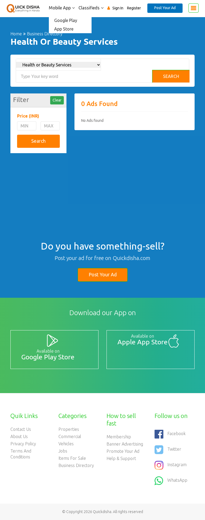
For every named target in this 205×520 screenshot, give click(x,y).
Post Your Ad (165, 8)
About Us (19, 436)
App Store (63, 29)
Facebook (176, 433)
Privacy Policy (23, 443)
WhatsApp (177, 480)
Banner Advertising (125, 444)
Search (171, 76)
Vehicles (66, 443)
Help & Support (121, 458)
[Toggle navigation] (193, 8)
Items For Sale (72, 458)
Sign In (117, 8)
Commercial (69, 436)
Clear (57, 100)
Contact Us (20, 429)
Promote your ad (123, 451)
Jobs (62, 451)
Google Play (65, 20)
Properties (68, 429)
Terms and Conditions (20, 454)
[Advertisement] (38, 185)
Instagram (177, 464)
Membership (119, 436)
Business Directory (76, 465)
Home (16, 33)
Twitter (174, 449)
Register (134, 8)
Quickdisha (102, 512)
